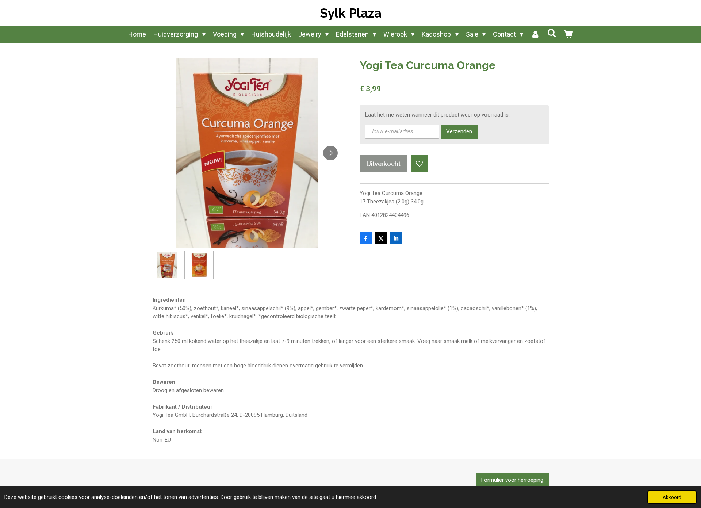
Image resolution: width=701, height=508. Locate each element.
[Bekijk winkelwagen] (568, 34)
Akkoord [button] (672, 497)
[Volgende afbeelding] (330, 153)
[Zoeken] (551, 33)
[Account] (535, 34)
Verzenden (459, 131)
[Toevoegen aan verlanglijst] (419, 163)
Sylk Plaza (351, 12)
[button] (167, 265)
